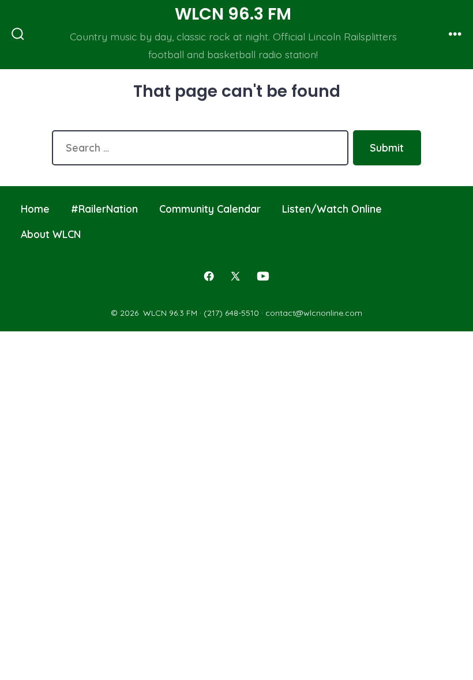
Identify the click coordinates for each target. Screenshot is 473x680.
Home (35, 208)
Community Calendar (210, 208)
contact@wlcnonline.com (313, 313)
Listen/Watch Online (332, 208)
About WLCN (51, 234)
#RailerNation (104, 208)
